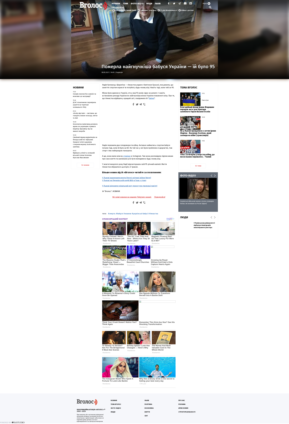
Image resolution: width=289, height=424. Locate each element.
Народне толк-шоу (148, 10)
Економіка (149, 408)
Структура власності (186, 412)
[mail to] (185, 4)
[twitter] (174, 4)
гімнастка (154, 214)
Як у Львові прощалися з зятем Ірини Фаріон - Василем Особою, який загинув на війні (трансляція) (198, 133)
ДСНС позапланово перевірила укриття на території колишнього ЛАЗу (84, 104)
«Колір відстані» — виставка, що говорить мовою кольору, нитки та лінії (85, 115)
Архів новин (183, 408)
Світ (146, 416)
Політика (148, 404)
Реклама (181, 404)
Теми (125, 3)
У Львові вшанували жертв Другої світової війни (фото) (126, 178)
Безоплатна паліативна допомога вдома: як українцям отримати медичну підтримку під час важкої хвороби (85, 127)
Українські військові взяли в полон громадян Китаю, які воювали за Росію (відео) (197, 202)
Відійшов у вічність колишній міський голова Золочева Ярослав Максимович (84, 155)
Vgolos (93, 6)
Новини (116, 3)
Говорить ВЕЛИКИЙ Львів (125, 10)
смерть (112, 214)
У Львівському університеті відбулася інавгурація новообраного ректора (204, 225)
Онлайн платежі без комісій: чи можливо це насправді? (84, 95)
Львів (158, 3)
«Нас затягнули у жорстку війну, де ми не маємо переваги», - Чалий (197, 155)
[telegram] (180, 4)
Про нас (181, 400)
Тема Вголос (116, 404)
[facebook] (168, 4)
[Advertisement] (139, 125)
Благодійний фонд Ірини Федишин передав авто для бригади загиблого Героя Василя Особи (197, 109)
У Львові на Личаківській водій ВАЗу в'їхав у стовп (124, 180)
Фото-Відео (137, 3)
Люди (149, 3)
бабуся (120, 214)
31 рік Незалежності (168, 10)
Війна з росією (187, 10)
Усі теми (198, 166)
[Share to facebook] (133, 105)
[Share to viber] (144, 105)
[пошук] (210, 7)
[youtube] (190, 4)
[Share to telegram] (140, 105)
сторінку (127, 156)
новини (128, 214)
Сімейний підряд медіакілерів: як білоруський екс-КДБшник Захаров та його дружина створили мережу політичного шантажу (85, 142)
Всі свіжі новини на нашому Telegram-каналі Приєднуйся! (138, 197)
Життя (147, 412)
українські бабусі (140, 214)
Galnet (151, 98)
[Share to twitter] (137, 105)
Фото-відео (116, 408)
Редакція (119, 72)
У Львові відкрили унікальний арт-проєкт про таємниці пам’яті (129, 186)
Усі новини (85, 165)
